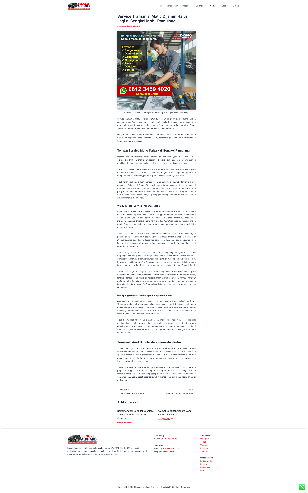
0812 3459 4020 (169, 439)
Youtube (204, 445)
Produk (212, 6)
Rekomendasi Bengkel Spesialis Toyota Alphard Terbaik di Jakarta (135, 414)
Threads (204, 451)
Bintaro (203, 464)
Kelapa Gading (206, 461)
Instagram (204, 439)
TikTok (203, 442)
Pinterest (204, 448)
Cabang (185, 6)
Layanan (199, 6)
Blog (224, 6)
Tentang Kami (172, 6)
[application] (190, 6)
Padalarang (205, 467)
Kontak (235, 6)
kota (119, 423)
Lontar (203, 470)
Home (159, 6)
